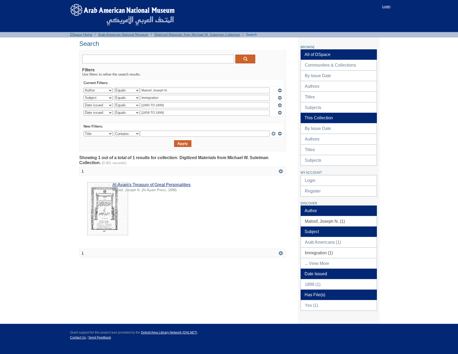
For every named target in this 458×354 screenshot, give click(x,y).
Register (313, 191)
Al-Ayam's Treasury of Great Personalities (151, 184)
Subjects (313, 107)
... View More (317, 263)
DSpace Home (81, 35)
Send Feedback (99, 337)
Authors (312, 86)
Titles (310, 97)
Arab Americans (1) (323, 242)
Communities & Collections (330, 65)
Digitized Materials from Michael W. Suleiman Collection (197, 35)
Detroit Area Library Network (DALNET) (169, 332)
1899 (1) (312, 284)
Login (386, 6)
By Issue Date (318, 75)
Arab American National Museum (123, 35)
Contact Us (78, 337)
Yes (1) (311, 305)
